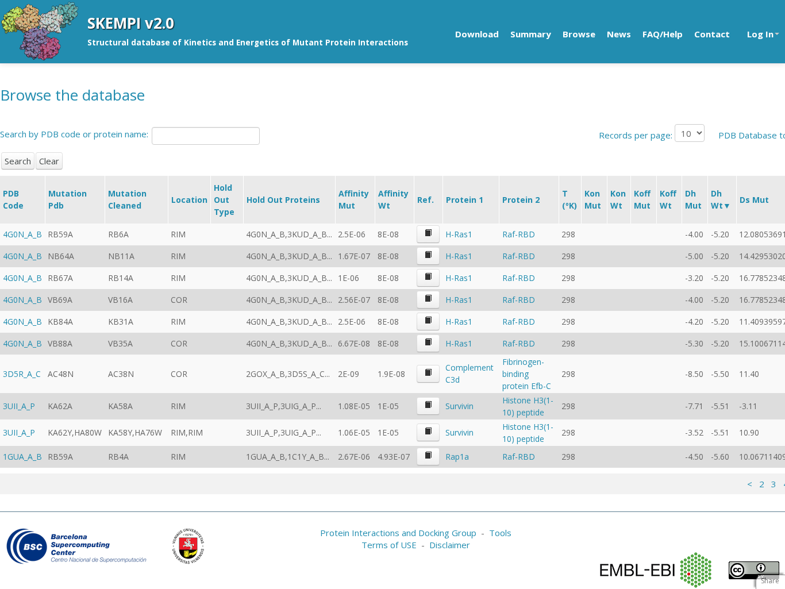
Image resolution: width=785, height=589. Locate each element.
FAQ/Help (662, 34)
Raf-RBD (518, 234)
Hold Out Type (224, 199)
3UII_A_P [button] (19, 406)
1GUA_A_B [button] (22, 456)
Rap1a (457, 456)
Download (477, 34)
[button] (428, 234)
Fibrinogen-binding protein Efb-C (526, 373)
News (619, 34)
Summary (530, 34)
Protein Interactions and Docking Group (398, 532)
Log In (760, 34)
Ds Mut (754, 199)
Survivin (459, 406)
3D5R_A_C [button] (22, 373)
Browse (579, 34)
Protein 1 (464, 199)
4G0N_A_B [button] (22, 234)
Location (189, 199)
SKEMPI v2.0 (130, 23)
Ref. (425, 199)
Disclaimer (449, 544)
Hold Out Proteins (283, 199)
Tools (500, 532)
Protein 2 (521, 199)
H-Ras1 (458, 234)
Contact (712, 34)
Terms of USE (389, 544)
